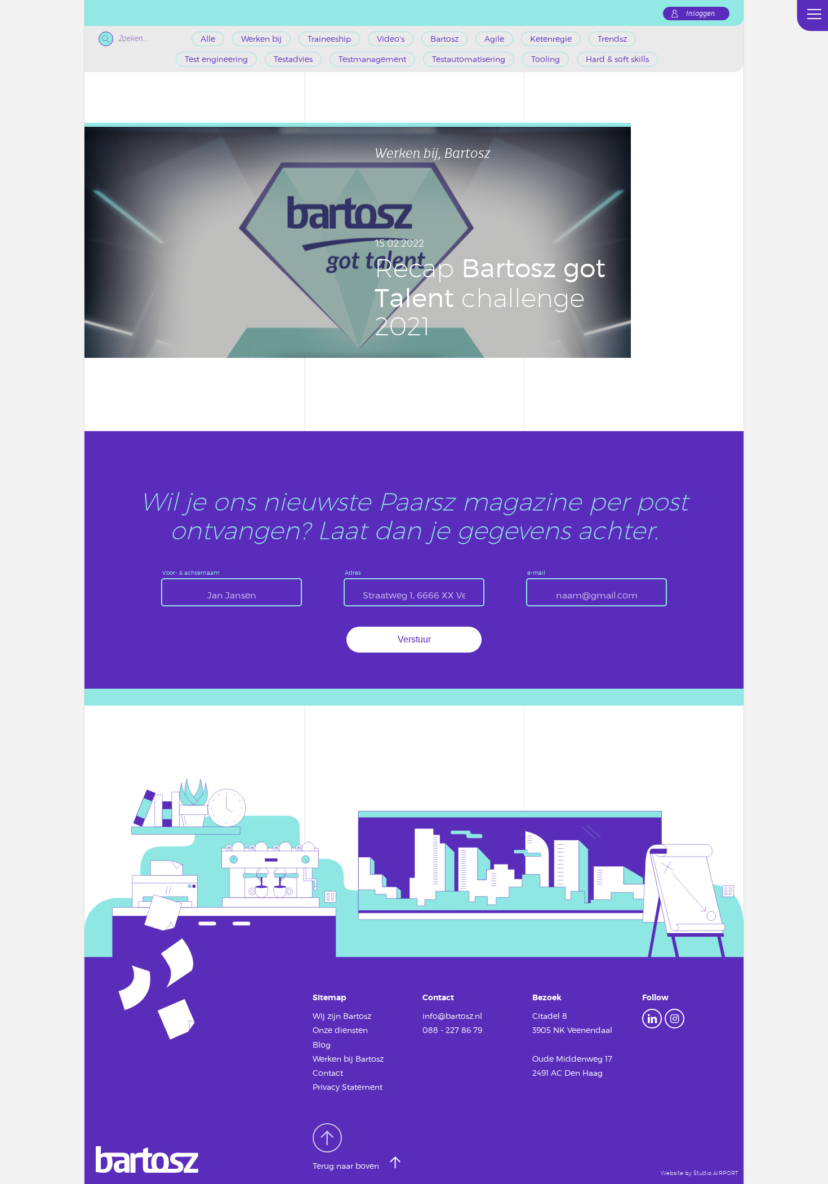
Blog (322, 1044)
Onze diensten (340, 1030)
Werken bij (261, 38)
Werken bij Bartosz (348, 1058)
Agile (494, 38)
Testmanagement (372, 59)
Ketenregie (551, 38)
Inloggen (700, 13)
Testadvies (293, 59)
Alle (208, 38)
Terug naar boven (347, 1165)
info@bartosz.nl (452, 1016)
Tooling (545, 59)
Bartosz (444, 38)
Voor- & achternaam (190, 572)
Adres (353, 572)
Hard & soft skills (617, 59)
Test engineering (216, 59)
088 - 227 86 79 (452, 1030)
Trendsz (612, 38)
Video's (390, 38)
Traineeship (329, 38)
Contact (328, 1072)
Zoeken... (133, 38)
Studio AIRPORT (715, 1173)
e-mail (536, 572)
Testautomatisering (468, 59)
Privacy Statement (347, 1087)
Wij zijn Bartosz (342, 1016)
